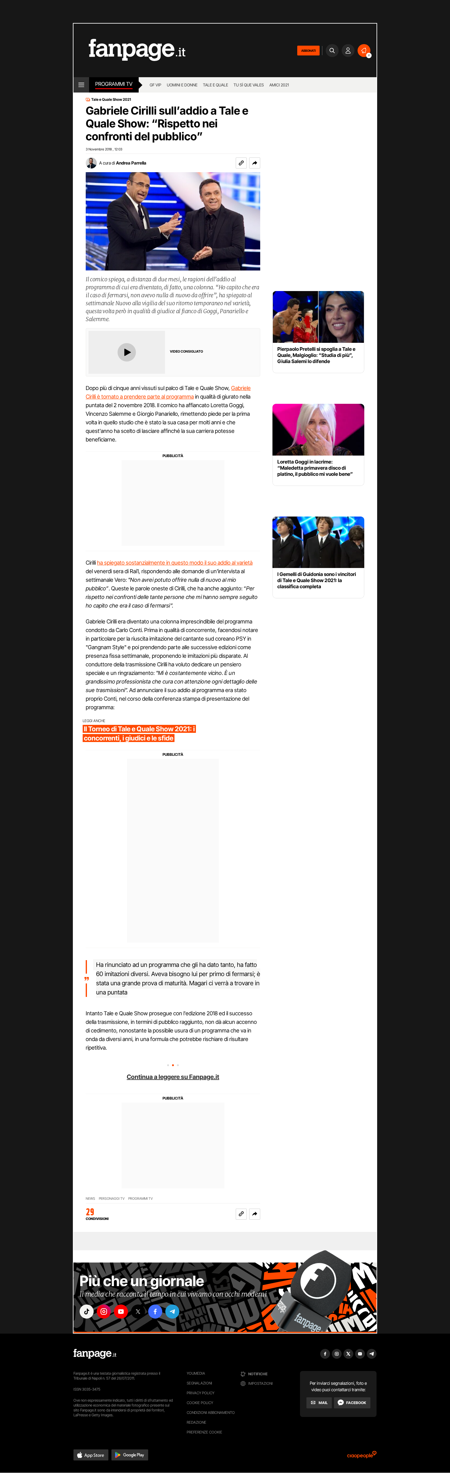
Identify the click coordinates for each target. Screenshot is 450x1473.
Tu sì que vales (249, 84)
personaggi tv (112, 1198)
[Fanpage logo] (129, 50)
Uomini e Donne (182, 84)
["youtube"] (121, 1311)
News (90, 1198)
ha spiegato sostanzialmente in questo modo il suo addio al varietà (175, 562)
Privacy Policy (200, 1393)
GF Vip (155, 84)
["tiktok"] (87, 1311)
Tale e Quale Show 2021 (111, 99)
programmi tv (140, 1198)
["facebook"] (155, 1311)
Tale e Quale (215, 84)
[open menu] (81, 85)
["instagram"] (104, 1311)
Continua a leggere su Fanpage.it (173, 1077)
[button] (254, 163)
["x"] (138, 1311)
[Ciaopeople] (362, 1456)
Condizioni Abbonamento (211, 1412)
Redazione (196, 1422)
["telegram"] (172, 1311)
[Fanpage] (94, 1354)
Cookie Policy (200, 1402)
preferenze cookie (204, 1432)
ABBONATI (308, 50)
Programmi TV (114, 84)
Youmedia (196, 1373)
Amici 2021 (279, 84)
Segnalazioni (199, 1383)
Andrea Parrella (131, 162)
